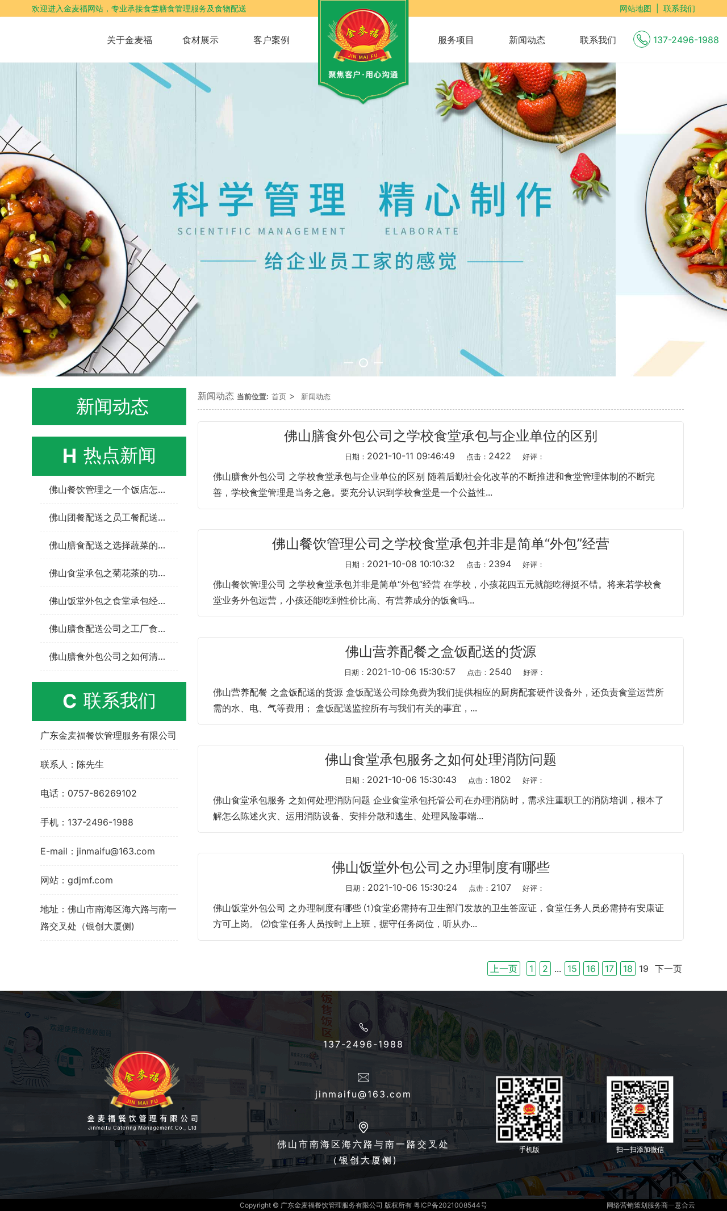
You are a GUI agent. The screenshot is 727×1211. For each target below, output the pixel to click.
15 (572, 968)
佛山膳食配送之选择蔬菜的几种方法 (113, 545)
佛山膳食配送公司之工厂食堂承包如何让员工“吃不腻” (113, 628)
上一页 (503, 968)
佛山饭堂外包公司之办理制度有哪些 (441, 867)
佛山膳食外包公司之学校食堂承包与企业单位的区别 (441, 436)
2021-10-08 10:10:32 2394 (445, 563)
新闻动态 (316, 396)
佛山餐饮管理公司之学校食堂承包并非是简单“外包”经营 (440, 544)
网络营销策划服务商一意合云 (651, 1205)
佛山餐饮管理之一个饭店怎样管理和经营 (113, 489)
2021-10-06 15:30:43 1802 (445, 779)
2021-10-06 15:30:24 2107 (445, 887)
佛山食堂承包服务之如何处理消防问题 (441, 759)
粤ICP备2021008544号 (450, 1205)
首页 (278, 396)
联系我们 (679, 8)
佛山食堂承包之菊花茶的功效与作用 (113, 573)
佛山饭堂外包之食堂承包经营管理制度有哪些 (113, 600)
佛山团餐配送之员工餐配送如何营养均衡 (113, 517)
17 (609, 968)
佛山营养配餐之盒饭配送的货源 (440, 651)
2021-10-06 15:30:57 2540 (444, 671)
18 (628, 968)
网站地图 (635, 8)
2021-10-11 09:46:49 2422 (445, 456)
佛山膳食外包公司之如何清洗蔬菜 (113, 656)
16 (591, 968)
